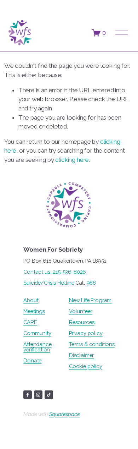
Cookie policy (85, 366)
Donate (32, 360)
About (30, 300)
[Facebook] (27, 394)
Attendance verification (37, 347)
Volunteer (80, 311)
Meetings (34, 311)
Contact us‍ (36, 272)
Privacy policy (86, 333)
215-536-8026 (69, 272)
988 (91, 283)
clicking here (72, 159)
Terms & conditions (92, 344)
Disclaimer (81, 355)
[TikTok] (49, 394)
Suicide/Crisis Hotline (48, 283)
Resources (81, 322)
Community (37, 333)
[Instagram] (38, 394)
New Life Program (90, 300)
